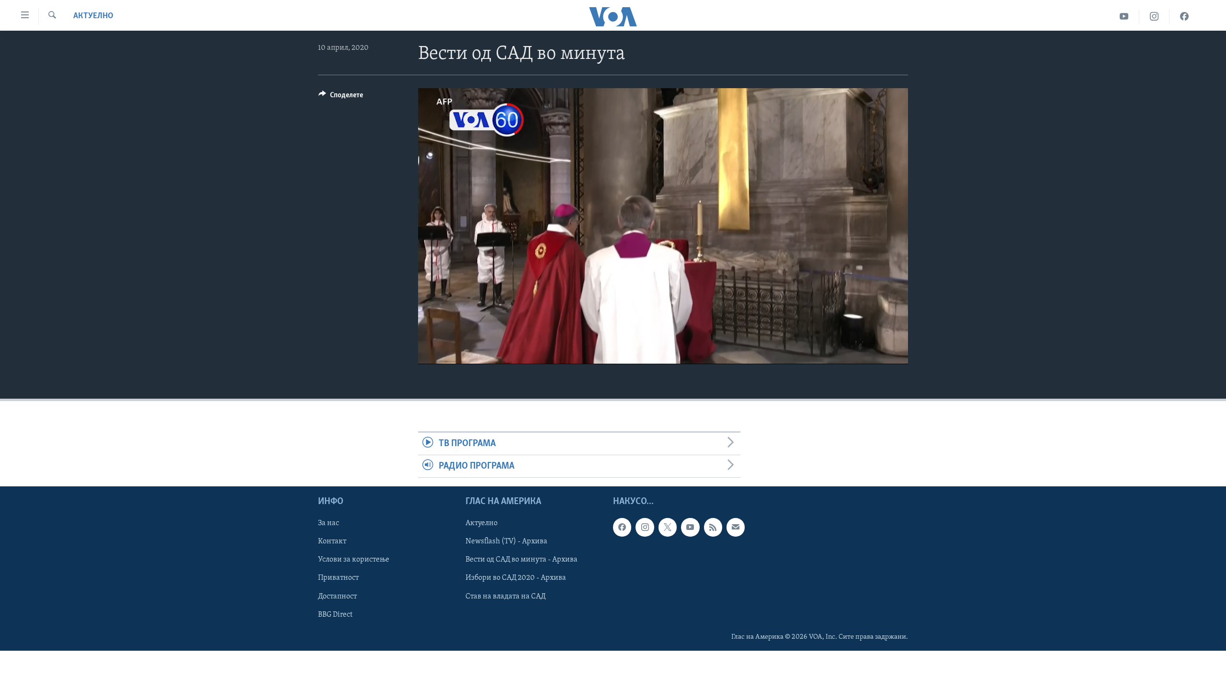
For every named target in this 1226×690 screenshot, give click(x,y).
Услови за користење (353, 560)
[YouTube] (1124, 16)
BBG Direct (335, 615)
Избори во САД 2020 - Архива (515, 578)
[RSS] (713, 527)
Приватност (338, 578)
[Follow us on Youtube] (690, 527)
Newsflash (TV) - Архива (506, 542)
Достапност (337, 596)
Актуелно (93, 16)
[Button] (340, 97)
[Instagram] (1154, 16)
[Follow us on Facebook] (622, 527)
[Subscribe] (736, 527)
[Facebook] (1184, 16)
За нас (328, 524)
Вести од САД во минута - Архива (521, 560)
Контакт (332, 542)
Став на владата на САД (505, 596)
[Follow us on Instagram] (645, 527)
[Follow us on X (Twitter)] (667, 527)
